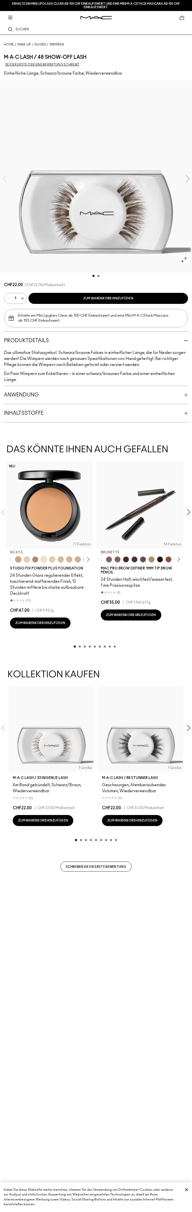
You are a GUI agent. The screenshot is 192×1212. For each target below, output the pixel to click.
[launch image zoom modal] (184, 260)
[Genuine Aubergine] (126, 559)
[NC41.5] (18, 559)
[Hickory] (134, 559)
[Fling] (117, 559)
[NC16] (69, 559)
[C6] (35, 559)
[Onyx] (160, 559)
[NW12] (27, 559)
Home (9, 44)
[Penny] (168, 559)
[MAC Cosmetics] (96, 17)
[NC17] (77, 559)
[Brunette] (109, 559)
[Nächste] (87, 559)
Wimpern (57, 44)
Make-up (24, 44)
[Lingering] (143, 559)
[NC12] (52, 559)
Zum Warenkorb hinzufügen (108, 298)
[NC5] (43, 559)
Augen (40, 44)
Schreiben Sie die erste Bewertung (96, 866)
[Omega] (151, 559)
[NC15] (61, 559)
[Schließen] (186, 1189)
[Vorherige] (12, 559)
